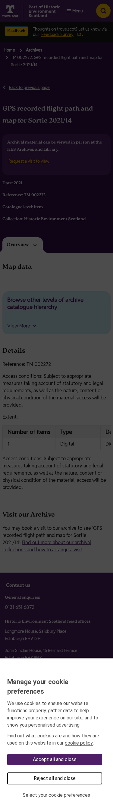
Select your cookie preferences (56, 795)
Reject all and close (55, 778)
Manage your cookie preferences (37, 686)
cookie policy (79, 743)
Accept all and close (55, 759)
